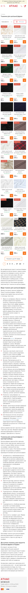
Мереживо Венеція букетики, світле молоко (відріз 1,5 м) (7, 37)
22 (20, 264)
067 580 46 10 (5, 582)
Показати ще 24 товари (13, 259)
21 (17, 264)
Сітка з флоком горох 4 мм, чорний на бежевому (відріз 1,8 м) (7, 172)
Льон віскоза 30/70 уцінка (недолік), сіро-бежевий (7, 249)
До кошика (11, 41)
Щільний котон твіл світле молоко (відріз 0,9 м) (20, 37)
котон (12, 338)
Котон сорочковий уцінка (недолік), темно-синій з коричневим (20, 229)
